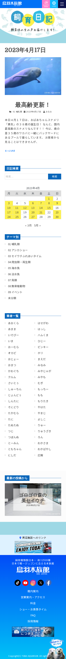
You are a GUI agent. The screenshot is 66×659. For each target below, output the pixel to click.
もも (40, 395)
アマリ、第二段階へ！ (33, 497)
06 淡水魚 (14, 274)
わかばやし (44, 449)
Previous (2, 500)
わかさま (43, 443)
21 (41, 212)
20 (33, 212)
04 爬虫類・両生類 (19, 262)
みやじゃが (44, 371)
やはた (42, 407)
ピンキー (43, 347)
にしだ (12, 455)
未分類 (12, 298)
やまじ (42, 413)
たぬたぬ (13, 425)
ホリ (40, 353)
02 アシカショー (18, 250)
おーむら (13, 347)
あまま (12, 329)
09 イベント (15, 292)
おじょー (13, 359)
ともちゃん (15, 449)
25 (17, 217)
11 (17, 208)
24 (9, 217)
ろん (40, 437)
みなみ (42, 365)
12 (25, 208)
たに (10, 419)
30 (57, 217)
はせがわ (43, 323)
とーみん (13, 443)
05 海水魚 (14, 268)
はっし (42, 329)
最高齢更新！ (33, 105)
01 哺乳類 (17, 111)
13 (33, 208)
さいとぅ (13, 383)
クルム (12, 377)
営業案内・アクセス (33, 597)
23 (57, 212)
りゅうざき (44, 431)
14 (41, 208)
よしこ (42, 419)
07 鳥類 (12, 280)
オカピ (12, 353)
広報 (40, 455)
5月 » (37, 225)
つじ (10, 431)
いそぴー (13, 335)
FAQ (33, 615)
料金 (33, 603)
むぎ (40, 383)
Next (59, 500)
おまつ (12, 365)
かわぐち (13, 371)
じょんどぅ (14, 395)
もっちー (43, 389)
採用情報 (33, 621)
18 (17, 212)
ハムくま (43, 335)
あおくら (13, 323)
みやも (42, 377)
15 (49, 208)
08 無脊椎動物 (16, 286)
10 (9, 208)
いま (10, 341)
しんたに (13, 401)
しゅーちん (15, 389)
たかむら (13, 413)
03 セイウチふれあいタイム (24, 256)
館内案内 (33, 591)
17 (9, 212)
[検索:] (33, 176)
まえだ (42, 359)
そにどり (13, 407)
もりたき (43, 401)
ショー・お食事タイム (33, 609)
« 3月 (28, 225)
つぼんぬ (13, 437)
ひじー (42, 341)
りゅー (42, 425)
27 (33, 217)
